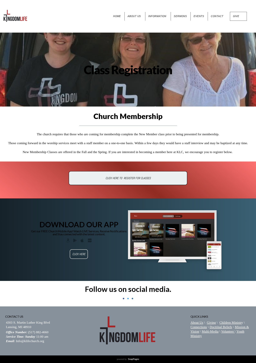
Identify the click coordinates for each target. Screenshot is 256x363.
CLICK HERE (78, 254)
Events (199, 16)
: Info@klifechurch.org (25, 341)
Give (236, 16)
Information (157, 16)
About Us (135, 16)
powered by (128, 359)
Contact (217, 16)
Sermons (180, 16)
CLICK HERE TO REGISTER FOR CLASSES (128, 178)
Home (117, 16)
